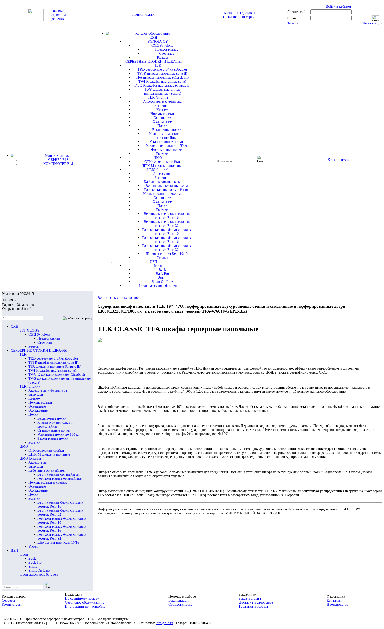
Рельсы (162, 57)
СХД (153, 37)
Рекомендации (179, 600)
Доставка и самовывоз (256, 602)
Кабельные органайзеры (162, 181)
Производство (337, 604)
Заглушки (162, 105)
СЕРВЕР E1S (58, 159)
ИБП (153, 261)
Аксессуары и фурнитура (162, 101)
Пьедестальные (166, 49)
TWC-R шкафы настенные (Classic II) (162, 85)
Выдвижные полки (166, 129)
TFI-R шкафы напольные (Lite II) (162, 73)
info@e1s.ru (164, 623)
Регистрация (372, 23)
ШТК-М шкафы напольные (162, 165)
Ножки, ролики (162, 113)
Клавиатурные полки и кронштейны (166, 135)
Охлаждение (162, 121)
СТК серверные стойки (162, 161)
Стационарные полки (166, 141)
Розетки (162, 153)
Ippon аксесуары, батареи (158, 285)
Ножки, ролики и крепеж (162, 193)
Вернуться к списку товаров (119, 297)
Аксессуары (162, 173)
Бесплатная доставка (239, 13)
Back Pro (162, 273)
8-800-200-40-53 (144, 15)
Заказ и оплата (250, 598)
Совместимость (180, 604)
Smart (162, 277)
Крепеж (162, 109)
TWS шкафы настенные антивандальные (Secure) (162, 91)
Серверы (8, 600)
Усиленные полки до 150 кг (167, 145)
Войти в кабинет (338, 6)
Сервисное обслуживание (84, 602)
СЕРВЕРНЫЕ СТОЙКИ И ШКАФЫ (153, 61)
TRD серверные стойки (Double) (162, 69)
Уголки (162, 257)
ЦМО (158, 157)
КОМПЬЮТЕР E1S (58, 163)
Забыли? (293, 23)
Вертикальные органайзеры (167, 185)
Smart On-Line (162, 281)
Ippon (158, 265)
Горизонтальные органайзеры (166, 189)
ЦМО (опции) (157, 169)
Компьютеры (12, 604)
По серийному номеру (82, 598)
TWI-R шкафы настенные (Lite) (162, 81)
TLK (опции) (158, 97)
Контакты (334, 600)
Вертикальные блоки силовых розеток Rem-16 (167, 215)
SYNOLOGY (158, 41)
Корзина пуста (339, 159)
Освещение (162, 117)
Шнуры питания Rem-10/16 (167, 253)
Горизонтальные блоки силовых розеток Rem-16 (166, 239)
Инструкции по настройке (85, 606)
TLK (157, 65)
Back (162, 269)
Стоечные (166, 53)
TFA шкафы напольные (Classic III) (162, 77)
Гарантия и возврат (253, 606)
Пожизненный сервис (239, 17)
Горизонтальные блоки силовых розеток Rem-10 (166, 231)
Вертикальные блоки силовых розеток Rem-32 (167, 223)
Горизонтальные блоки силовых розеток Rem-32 (166, 247)
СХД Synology (162, 45)
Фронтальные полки (166, 149)
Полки (162, 125)
